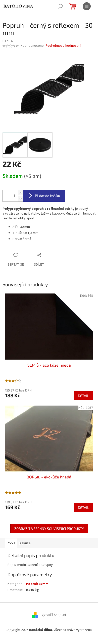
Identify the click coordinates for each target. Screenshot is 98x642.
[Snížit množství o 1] (20, 199)
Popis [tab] (11, 543)
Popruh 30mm (37, 583)
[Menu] (87, 6)
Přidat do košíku (47, 195)
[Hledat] (60, 6)
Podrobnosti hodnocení (63, 45)
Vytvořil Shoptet (54, 614)
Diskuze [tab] (25, 543)
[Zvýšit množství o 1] (20, 193)
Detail (83, 395)
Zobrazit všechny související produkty (49, 528)
